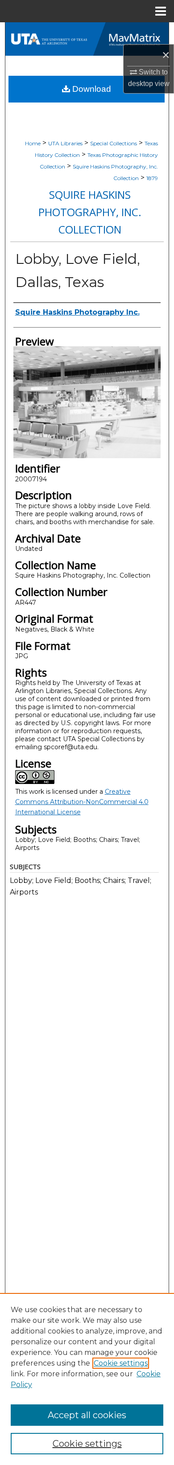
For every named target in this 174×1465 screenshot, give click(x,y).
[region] (87, 1379)
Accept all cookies (87, 1415)
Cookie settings (121, 1363)
